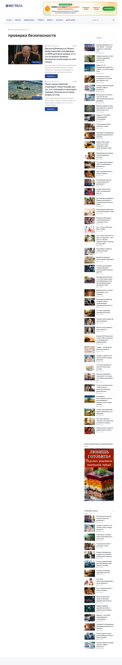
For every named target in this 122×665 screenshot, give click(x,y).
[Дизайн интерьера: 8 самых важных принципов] (89, 260)
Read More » (51, 76)
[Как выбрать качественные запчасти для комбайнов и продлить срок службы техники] (89, 399)
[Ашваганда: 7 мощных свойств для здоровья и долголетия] (89, 537)
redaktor (48, 46)
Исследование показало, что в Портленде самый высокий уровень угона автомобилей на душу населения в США (104, 281)
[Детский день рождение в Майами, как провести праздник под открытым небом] (89, 201)
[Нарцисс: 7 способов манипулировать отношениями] (89, 117)
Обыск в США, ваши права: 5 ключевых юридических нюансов (103, 599)
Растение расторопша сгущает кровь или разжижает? (103, 182)
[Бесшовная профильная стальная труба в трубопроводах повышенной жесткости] (89, 302)
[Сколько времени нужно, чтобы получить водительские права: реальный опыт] (89, 387)
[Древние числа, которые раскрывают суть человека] (89, 292)
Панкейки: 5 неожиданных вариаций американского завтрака (105, 135)
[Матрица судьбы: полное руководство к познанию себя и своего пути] (89, 108)
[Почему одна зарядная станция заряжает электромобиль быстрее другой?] (89, 268)
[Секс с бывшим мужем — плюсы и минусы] (89, 174)
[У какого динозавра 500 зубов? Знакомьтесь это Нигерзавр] (89, 412)
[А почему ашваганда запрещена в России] (89, 313)
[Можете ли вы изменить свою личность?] (89, 330)
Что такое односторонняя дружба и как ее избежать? (104, 581)
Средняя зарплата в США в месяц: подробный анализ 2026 (104, 58)
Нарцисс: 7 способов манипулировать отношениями (103, 117)
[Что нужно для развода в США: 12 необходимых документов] (89, 164)
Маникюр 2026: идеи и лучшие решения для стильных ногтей (103, 220)
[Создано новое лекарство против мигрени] (89, 321)
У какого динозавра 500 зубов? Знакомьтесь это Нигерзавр (104, 411)
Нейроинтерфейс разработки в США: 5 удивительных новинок (104, 608)
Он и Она (59, 20)
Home (11, 29)
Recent (99, 38)
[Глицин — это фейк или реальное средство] (89, 349)
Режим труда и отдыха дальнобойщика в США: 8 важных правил (104, 635)
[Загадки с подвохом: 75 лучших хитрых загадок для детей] (89, 358)
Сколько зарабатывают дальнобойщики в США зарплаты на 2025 (104, 563)
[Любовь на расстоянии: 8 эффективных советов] (89, 430)
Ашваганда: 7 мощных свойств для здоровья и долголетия (104, 536)
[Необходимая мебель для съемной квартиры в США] (89, 212)
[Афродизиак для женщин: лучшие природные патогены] (89, 155)
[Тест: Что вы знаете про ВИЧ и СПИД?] (89, 229)
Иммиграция (29, 20)
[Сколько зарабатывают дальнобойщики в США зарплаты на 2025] (89, 564)
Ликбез (49, 20)
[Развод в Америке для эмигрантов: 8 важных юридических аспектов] (89, 554)
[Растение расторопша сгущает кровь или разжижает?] (89, 182)
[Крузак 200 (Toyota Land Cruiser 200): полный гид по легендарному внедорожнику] (89, 338)
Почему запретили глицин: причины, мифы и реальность (105, 87)
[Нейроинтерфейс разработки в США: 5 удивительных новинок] (89, 608)
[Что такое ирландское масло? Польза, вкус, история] (89, 367)
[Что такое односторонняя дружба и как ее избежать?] (89, 581)
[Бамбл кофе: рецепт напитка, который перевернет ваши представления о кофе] (89, 144)
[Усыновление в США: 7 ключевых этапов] (89, 126)
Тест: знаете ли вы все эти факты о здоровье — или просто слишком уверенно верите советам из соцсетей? (105, 239)
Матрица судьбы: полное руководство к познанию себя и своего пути (104, 108)
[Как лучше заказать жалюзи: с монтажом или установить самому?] (89, 421)
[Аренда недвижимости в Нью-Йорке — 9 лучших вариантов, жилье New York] (89, 47)
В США (9, 20)
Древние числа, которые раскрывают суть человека (104, 292)
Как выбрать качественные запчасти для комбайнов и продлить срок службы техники (104, 400)
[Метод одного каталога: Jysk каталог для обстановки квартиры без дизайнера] (89, 97)
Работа (17, 20)
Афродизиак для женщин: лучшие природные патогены (104, 155)
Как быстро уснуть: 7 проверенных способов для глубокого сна (104, 78)
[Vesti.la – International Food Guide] (14, 5)
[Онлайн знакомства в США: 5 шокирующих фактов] (89, 191)
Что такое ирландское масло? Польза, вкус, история (103, 367)
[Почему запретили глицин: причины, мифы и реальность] (89, 88)
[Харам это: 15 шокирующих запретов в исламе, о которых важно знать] (89, 67)
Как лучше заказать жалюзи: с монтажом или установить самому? (104, 421)
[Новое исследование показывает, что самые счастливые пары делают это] (89, 376)
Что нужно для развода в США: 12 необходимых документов (104, 164)
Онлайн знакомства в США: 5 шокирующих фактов (103, 191)
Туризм (40, 20)
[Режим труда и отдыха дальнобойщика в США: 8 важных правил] (89, 636)
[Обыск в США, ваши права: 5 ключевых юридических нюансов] (89, 599)
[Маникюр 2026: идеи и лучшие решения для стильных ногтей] (89, 220)
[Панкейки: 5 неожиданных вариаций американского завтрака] (89, 135)
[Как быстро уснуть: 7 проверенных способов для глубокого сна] (89, 79)
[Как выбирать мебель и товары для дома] (89, 251)
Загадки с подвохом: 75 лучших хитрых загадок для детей (104, 357)
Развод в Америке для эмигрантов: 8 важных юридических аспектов (104, 554)
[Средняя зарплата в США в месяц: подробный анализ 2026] (89, 58)
